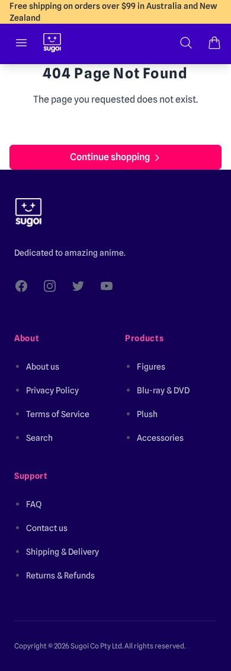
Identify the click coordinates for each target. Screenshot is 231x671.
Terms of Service (57, 414)
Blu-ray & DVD (163, 390)
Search (39, 438)
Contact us (47, 528)
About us (42, 366)
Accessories (160, 438)
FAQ (33, 504)
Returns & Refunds (60, 575)
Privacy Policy (52, 390)
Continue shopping (110, 157)
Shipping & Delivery (62, 551)
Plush (147, 414)
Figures (151, 366)
